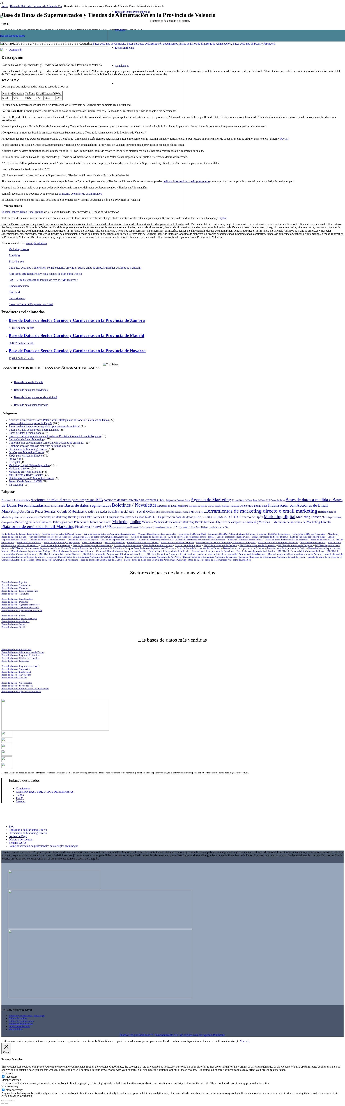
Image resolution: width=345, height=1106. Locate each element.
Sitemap (20, 801)
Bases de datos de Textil (13, 627)
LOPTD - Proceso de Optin (245, 517)
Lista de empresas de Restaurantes (233, 536)
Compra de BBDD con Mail (192, 534)
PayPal (284, 138)
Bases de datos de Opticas (13, 624)
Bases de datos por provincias (31, 389)
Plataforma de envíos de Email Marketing (37, 526)
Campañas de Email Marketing (26, 439)
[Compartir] (10, 1100)
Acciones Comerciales (15, 500)
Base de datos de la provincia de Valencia (169, 551)
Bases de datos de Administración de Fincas (22, 652)
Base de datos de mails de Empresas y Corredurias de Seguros (226, 542)
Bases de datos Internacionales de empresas (287, 539)
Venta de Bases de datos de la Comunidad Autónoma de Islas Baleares (231, 554)
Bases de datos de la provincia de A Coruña (101, 548)
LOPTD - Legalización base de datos (169, 517)
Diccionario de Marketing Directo (28, 449)
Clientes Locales (214, 506)
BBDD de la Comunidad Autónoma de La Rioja (301, 551)
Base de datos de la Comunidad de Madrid (101, 559)
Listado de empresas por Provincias (156, 539)
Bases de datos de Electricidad (16, 671)
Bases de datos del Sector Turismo (177, 542)
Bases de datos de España (28, 382)
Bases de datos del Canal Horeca (142, 542)
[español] (6, 735)
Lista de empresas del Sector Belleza (307, 536)
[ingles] (6, 742)
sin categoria (16, 484)
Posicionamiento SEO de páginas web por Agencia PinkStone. (190, 1034)
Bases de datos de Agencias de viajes (19, 618)
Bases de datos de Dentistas (14, 601)
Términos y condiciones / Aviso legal (27, 1015)
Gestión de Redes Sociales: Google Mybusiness (52, 511)
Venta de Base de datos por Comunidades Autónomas (110, 534)
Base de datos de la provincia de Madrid (256, 551)
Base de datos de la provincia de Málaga (30, 551)
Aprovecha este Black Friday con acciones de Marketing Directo (45, 273)
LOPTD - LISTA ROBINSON (210, 517)
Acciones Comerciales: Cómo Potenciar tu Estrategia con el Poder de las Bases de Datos (59, 419)
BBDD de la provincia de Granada (220, 545)
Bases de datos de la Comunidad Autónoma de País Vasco (153, 557)
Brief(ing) (14, 255)
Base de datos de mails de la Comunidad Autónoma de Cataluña (155, 559)
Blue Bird (14, 292)
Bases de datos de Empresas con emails (20, 666)
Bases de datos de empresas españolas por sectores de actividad (44, 426)
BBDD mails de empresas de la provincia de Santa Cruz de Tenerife (44, 548)
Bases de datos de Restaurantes (16, 649)
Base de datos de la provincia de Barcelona (213, 551)
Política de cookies (18, 1018)
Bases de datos (278, 500)
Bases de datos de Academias (15, 621)
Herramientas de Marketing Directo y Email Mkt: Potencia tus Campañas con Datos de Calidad (90, 517)
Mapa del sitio (16, 1029)
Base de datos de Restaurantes (157, 545)
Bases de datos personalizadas (31, 404)
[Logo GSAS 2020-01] (54, 45)
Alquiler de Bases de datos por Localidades (50, 536)
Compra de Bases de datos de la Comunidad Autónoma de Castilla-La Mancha (85, 557)
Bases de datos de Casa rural (15, 593)
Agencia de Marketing (211, 499)
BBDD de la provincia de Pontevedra (258, 545)
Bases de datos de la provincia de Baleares (244, 548)
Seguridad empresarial (205, 527)
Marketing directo (19, 249)
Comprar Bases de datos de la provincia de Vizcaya (149, 548)
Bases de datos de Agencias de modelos (20, 604)
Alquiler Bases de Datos (242, 500)
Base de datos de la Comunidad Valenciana (57, 559)
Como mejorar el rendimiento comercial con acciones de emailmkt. (46, 442)
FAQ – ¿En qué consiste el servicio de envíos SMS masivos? (43, 279)
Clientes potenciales (230, 506)
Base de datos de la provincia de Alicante (73, 551)
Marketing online (126, 521)
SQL (227, 527)
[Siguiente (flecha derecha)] (6, 1103)
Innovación (15, 458)
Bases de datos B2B (54, 506)
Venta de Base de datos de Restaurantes (20, 534)
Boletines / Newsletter (134, 505)
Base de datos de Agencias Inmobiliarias (92, 545)
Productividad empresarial (142, 527)
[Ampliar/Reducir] (2, 1100)
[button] (25, 327)
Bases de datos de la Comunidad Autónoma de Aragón (294, 554)
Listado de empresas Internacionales (47, 539)
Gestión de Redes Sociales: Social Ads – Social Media (119, 511)
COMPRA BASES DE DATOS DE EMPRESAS (44, 791)
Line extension (17, 298)
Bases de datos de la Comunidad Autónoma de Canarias (210, 557)
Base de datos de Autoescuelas (55, 545)
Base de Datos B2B (261, 500)
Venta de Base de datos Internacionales (157, 534)
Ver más (244, 1041)
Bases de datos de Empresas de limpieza (20, 655)
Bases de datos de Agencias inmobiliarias (21, 691)
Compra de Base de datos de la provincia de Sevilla (121, 551)
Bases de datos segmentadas (87, 505)
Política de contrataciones (21, 1021)
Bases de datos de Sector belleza (17, 685)
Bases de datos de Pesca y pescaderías (19, 590)
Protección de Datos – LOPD (25, 481)
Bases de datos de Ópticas (312, 542)
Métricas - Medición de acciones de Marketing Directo (172, 522)
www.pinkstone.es (36, 243)
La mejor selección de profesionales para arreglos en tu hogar (43, 845)
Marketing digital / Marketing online (29, 465)
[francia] (6, 754)
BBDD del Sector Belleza (29, 542)
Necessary (11, 1076)
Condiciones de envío (19, 1026)
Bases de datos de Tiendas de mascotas (20, 607)
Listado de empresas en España (83, 539)
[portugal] (6, 748)
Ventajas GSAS (17, 842)
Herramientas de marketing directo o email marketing (260, 511)
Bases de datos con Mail (322, 539)
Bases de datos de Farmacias (15, 661)
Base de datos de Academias (127, 545)
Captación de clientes (198, 506)
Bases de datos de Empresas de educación (278, 542)
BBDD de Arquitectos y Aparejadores (62, 542)
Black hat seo (16, 261)
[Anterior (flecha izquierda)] (2, 1103)
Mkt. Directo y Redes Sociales (26, 474)
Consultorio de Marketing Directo (28, 829)
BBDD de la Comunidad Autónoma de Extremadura (170, 554)
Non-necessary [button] (9, 1086)
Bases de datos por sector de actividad (35, 397)
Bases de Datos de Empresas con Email (31, 304)
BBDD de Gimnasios (115, 542)
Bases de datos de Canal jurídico (17, 599)
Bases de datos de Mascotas (14, 588)
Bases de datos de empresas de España (30, 423)
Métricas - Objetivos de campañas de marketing (231, 522)
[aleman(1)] (6, 760)
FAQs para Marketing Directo (26, 455)
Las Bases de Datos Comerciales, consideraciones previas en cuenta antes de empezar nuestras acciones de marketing (75, 267)
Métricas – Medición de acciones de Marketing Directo (295, 522)
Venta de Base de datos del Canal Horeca (61, 534)
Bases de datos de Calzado (14, 677)
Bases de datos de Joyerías (14, 582)
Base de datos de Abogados (188, 545)
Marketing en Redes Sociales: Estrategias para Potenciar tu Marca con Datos (63, 522)
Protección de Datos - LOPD (166, 527)
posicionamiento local (121, 527)
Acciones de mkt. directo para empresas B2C (134, 500)
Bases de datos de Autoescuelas (16, 682)
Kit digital (14, 462)
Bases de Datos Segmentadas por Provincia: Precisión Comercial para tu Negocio (55, 436)
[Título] (92, 230)
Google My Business (193, 511)
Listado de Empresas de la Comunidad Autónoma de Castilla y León (272, 557)
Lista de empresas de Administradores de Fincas (191, 536)
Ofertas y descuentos (20, 839)
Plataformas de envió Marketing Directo (31, 478)
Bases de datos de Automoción (16, 585)
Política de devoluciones (21, 1023)
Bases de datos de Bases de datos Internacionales (25, 688)
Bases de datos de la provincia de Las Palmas (198, 548)
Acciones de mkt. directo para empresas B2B (67, 500)
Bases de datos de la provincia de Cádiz (286, 548)
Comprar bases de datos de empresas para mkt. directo (39, 445)
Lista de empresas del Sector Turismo (270, 536)
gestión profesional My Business (168, 512)
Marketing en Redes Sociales (25, 471)
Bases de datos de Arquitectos (15, 669)
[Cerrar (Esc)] (13, 1100)
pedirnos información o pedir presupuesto (186, 181)
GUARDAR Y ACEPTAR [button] (17, 1096)
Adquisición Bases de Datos (178, 500)
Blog (11, 826)
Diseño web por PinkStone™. (137, 1034)
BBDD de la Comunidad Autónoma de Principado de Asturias (112, 554)
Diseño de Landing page (253, 505)
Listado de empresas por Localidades (119, 539)
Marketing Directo (308, 517)
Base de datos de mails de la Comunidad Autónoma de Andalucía (219, 559)
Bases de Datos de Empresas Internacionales (34, 429)
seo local (220, 527)
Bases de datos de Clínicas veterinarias (20, 658)
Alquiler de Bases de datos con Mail (148, 536)
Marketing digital (279, 516)
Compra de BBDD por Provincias (309, 534)
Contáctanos (23, 788)
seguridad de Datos (187, 527)
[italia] (6, 767)
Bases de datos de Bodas (13, 615)
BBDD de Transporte (92, 542)
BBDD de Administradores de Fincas (245, 539)
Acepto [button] (235, 1041)
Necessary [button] (7, 1073)
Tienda (20, 794)
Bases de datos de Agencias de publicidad (21, 610)
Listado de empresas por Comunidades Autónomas (201, 539)
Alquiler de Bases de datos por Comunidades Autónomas (100, 536)
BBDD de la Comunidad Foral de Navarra (59, 554)
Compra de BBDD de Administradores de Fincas (231, 534)
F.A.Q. (20, 798)
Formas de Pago (18, 836)
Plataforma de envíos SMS (93, 527)
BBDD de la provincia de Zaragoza (295, 545)
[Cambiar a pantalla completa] (6, 1100)
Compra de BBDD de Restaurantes (273, 534)
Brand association (19, 285)
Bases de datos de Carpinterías (16, 674)
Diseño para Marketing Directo (26, 452)
